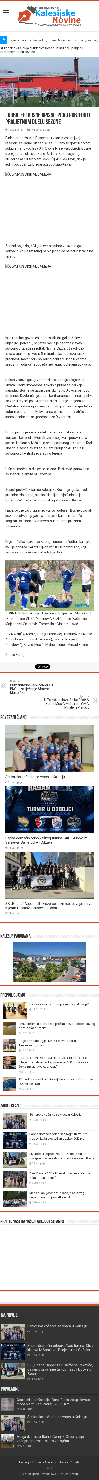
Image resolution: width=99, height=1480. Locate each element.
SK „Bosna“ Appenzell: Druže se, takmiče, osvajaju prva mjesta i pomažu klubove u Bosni (48, 905)
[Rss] (48, 1468)
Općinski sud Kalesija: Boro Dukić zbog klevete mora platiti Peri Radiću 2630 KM (53, 1402)
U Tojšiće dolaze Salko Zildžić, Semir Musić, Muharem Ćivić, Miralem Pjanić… (66, 702)
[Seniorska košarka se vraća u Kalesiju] (13, 1423)
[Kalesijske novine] (49, 15)
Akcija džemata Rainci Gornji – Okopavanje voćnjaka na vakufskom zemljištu (50, 1438)
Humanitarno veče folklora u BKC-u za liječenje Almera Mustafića (31, 687)
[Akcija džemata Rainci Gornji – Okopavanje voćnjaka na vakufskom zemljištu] (7, 1441)
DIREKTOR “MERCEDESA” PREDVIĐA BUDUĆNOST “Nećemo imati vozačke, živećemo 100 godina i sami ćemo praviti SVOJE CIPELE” (55, 1062)
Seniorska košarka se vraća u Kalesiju (35, 777)
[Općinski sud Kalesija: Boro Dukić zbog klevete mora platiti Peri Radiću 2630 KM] (7, 1404)
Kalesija (23, 48)
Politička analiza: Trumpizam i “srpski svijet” (59, 1004)
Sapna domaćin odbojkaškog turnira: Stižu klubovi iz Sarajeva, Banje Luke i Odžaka (46, 840)
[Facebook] (51, 1468)
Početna (9, 48)
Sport (46, 129)
